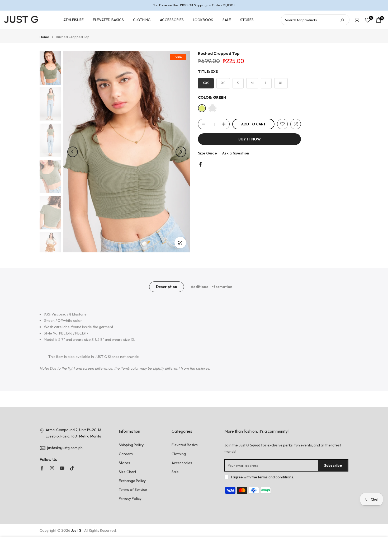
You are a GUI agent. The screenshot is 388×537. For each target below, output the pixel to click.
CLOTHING (142, 19)
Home (44, 37)
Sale (175, 471)
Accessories (182, 462)
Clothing (179, 453)
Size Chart (127, 471)
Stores (124, 462)
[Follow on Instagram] (52, 468)
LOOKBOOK (203, 19)
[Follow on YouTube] (62, 468)
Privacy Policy (130, 498)
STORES (247, 19)
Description (166, 286)
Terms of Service (133, 489)
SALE (227, 19)
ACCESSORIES (172, 19)
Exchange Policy (132, 480)
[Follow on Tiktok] (72, 468)
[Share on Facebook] (200, 164)
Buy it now (249, 139)
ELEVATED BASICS (108, 19)
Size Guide (207, 153)
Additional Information (211, 286)
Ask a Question (235, 153)
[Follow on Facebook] (42, 468)
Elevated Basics (185, 444)
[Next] (181, 152)
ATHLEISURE (73, 19)
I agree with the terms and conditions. (262, 477)
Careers (126, 453)
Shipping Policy (131, 444)
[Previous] (72, 152)
